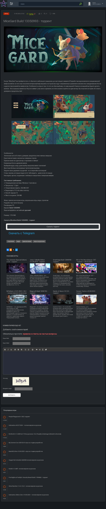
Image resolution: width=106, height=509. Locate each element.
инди (18, 241)
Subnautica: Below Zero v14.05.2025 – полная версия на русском (29, 495)
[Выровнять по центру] (18, 349)
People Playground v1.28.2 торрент (19, 416)
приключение (27, 241)
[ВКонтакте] (8, 250)
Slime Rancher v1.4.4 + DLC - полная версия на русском (26, 486)
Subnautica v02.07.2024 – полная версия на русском (25, 425)
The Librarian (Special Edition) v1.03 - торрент (17, 261)
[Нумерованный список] (28, 349)
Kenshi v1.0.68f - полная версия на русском (22, 468)
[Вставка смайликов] (32, 349)
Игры (6, 13)
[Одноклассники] (10, 250)
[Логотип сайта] (3, 3)
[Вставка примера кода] (39, 349)
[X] (13, 250)
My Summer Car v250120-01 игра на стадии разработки (26, 442)
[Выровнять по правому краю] (21, 349)
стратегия (11, 241)
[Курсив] (8, 349)
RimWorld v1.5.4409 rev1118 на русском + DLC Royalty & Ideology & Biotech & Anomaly (35, 434)
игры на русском (39, 241)
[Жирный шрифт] (5, 349)
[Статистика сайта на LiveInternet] (96, 507)
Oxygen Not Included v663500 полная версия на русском (26, 460)
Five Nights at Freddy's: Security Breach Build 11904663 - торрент (28, 477)
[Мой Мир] (16, 250)
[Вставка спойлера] (42, 349)
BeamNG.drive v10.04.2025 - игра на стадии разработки (26, 451)
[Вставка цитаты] (36, 349)
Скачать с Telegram (22, 233)
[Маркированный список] (25, 349)
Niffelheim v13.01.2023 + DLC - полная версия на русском (16, 292)
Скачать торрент (53, 227)
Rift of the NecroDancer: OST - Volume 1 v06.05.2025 (86, 261)
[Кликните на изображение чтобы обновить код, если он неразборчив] (21, 385)
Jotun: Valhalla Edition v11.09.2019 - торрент (37, 261)
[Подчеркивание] (11, 349)
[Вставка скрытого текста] (46, 349)
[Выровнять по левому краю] (15, 349)
